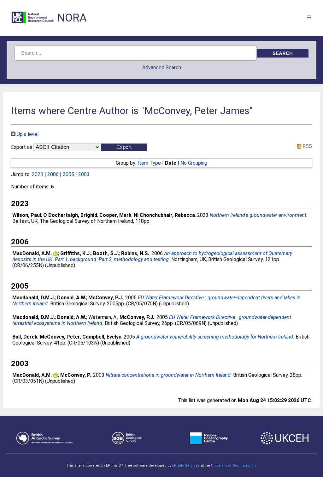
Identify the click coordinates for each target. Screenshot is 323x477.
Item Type (149, 163)
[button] (124, 147)
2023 (37, 174)
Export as (21, 147)
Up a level (26, 134)
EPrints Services (186, 465)
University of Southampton (233, 465)
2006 (53, 174)
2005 (68, 174)
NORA (72, 17)
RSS (306, 146)
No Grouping (193, 163)
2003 (84, 174)
